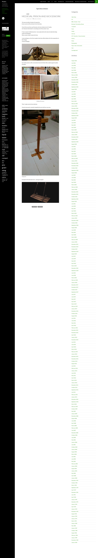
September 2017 (75, 292)
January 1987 (74, 528)
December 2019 (75, 244)
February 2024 (75, 132)
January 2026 (74, 77)
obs (6, 153)
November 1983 (75, 540)
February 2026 (75, 75)
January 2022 (74, 189)
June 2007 (74, 430)
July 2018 (74, 273)
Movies (73, 38)
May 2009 (74, 411)
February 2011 (75, 394)
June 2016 (74, 320)
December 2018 (75, 268)
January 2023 (74, 160)
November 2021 (75, 194)
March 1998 (74, 485)
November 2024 (75, 110)
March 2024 (74, 129)
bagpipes (5, 114)
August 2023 (74, 144)
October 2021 (74, 196)
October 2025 (74, 84)
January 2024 (74, 134)
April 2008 (74, 423)
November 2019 (75, 246)
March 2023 (74, 156)
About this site (43, 1)
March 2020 (74, 237)
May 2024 (74, 125)
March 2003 (74, 454)
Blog (49, 1)
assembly (4, 111)
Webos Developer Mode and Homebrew (5, 92)
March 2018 (74, 277)
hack (7, 131)
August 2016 (74, 315)
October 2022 (74, 168)
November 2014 (75, 339)
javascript (3, 143)
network (7, 151)
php (3, 162)
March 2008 (74, 425)
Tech (72, 48)
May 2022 (74, 179)
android (3, 106)
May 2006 (74, 439)
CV (52, 1)
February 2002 (75, 463)
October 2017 (74, 289)
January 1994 (74, 504)
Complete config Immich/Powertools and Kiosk (5, 98)
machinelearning (5, 146)
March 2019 (74, 265)
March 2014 (74, 349)
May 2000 (74, 473)
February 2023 (75, 158)
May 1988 (74, 525)
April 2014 (74, 346)
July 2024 (74, 120)
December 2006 (75, 432)
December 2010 (75, 399)
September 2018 (75, 270)
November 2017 (75, 287)
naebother (3, 151)
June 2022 (74, 177)
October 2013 (74, 361)
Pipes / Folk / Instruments (77, 45)
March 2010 (74, 404)
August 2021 (74, 201)
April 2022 (74, 182)
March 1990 (74, 521)
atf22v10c (3, 112)
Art (72, 19)
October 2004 (74, 447)
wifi (6, 180)
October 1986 (74, 530)
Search (3, 34)
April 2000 (74, 475)
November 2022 (75, 165)
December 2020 (75, 220)
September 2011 (75, 389)
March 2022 (74, 184)
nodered (3, 153)
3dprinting (74, 17)
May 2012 (74, 375)
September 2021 (75, 199)
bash (3, 116)
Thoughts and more (69, 1)
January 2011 (74, 397)
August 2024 (74, 117)
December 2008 (75, 416)
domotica (4, 121)
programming (4, 168)
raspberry (5, 175)
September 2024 (75, 115)
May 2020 (74, 232)
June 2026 (74, 65)
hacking (3, 132)
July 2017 (74, 294)
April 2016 (74, 325)
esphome (3, 127)
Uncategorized (75, 50)
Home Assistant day (5, 71)
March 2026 (74, 72)
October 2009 (74, 408)
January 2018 (74, 282)
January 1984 (74, 537)
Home (55, 1)
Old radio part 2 (5, 70)
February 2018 (75, 280)
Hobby (27, 14)
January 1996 (74, 499)
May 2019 (74, 261)
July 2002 (74, 456)
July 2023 (74, 146)
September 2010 (75, 401)
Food (73, 28)
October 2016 (74, 313)
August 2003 (74, 451)
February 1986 (75, 535)
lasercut (4, 144)
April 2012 (74, 377)
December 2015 (75, 330)
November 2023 (75, 137)
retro (4, 177)
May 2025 (74, 96)
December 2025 (75, 79)
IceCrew (73, 33)
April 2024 (74, 127)
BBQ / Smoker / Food (76, 21)
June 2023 (74, 148)
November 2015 (75, 332)
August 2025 (74, 89)
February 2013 (75, 368)
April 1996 (74, 497)
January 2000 (74, 478)
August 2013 (74, 363)
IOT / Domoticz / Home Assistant (78, 36)
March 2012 (74, 380)
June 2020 (74, 230)
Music (73, 40)
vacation (3, 180)
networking (4, 152)
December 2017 (75, 284)
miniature (34, 206)
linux (7, 144)
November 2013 (75, 358)
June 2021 (74, 206)
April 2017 (74, 301)
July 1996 (74, 494)
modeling (40, 206)
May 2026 (74, 67)
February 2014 (75, 351)
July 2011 (74, 392)
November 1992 (75, 511)
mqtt (3, 149)
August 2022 (74, 172)
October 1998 (74, 482)
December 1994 (75, 501)
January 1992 (74, 516)
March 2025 (74, 101)
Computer (74, 26)
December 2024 (75, 108)
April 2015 (74, 335)
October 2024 (74, 113)
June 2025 (74, 94)
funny (4, 129)
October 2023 (74, 139)
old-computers (5, 158)
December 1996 (75, 492)
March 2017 (74, 304)
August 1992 (74, 513)
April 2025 (74, 98)
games (4, 131)
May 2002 (74, 461)
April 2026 (74, 70)
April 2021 (74, 210)
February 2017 (75, 306)
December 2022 (75, 163)
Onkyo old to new (5, 100)
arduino (5, 109)
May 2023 (74, 151)
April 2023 (74, 153)
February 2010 (75, 406)
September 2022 (75, 170)
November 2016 (75, 311)
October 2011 (74, 387)
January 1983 (74, 542)
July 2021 (74, 203)
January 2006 (74, 442)
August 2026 (74, 60)
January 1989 (74, 523)
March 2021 (74, 213)
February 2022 (75, 187)
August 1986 (74, 532)
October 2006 (74, 435)
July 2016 (74, 318)
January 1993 (74, 509)
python (4, 173)
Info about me (61, 1)
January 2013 (74, 370)
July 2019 (74, 256)
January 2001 (74, 470)
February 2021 (75, 215)
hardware (4, 136)
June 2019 (74, 258)
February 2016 (75, 327)
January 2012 (74, 382)
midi (2, 147)
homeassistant (5, 140)
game (7, 129)
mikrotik (6, 147)
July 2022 (74, 175)
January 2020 (74, 241)
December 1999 (75, 480)
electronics (4, 124)
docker (5, 119)
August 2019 (74, 253)
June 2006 (74, 437)
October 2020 (74, 222)
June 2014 (74, 344)
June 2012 (74, 373)
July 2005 (74, 444)
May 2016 (74, 323)
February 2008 (75, 428)
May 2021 (74, 208)
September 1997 (75, 487)
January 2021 (74, 218)
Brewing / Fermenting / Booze (78, 24)
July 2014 (74, 342)
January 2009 (74, 413)
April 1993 (74, 506)
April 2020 (74, 234)
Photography (74, 43)
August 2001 (74, 468)
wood (3, 181)
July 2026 (74, 63)
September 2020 (75, 225)
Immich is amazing (5, 82)
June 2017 (74, 296)
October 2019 (74, 249)
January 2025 (74, 106)
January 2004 (74, 449)
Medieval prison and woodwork (41, 16)
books (7, 118)
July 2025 (74, 91)
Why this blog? (91, 1)
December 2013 (75, 356)
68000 (6, 105)
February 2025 (75, 103)
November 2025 (75, 82)
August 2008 (74, 418)
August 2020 (74, 227)
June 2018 (74, 275)
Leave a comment (37, 18)
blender (4, 118)
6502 (3, 105)
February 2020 (75, 239)
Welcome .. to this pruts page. (80, 1)
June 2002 (74, 459)
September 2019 (75, 251)
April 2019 (74, 263)
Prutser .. (4, 1)
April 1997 (74, 490)
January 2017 (74, 308)
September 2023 (75, 141)
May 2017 (74, 299)
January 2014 (74, 354)
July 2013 (74, 366)
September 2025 (75, 86)
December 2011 (75, 385)
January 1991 (74, 518)
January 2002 (74, 466)
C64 (3, 119)
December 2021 (75, 191)
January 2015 (74, 337)
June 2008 (74, 420)
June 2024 (74, 122)
